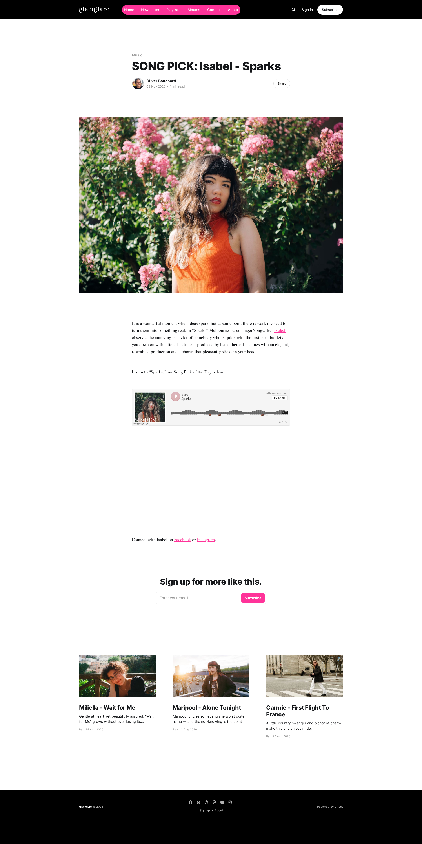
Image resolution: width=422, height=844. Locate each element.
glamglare (94, 9)
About (233, 9)
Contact (214, 9)
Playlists (173, 9)
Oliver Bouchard (161, 81)
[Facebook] (190, 802)
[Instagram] (230, 802)
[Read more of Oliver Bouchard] (138, 83)
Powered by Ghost (330, 806)
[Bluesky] (198, 802)
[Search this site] (293, 9)
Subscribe (330, 9)
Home (129, 9)
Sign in (307, 9)
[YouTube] (222, 802)
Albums (193, 9)
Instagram (206, 539)
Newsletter (150, 9)
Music (137, 55)
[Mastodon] (214, 802)
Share (281, 83)
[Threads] (206, 802)
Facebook (182, 539)
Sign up (205, 810)
